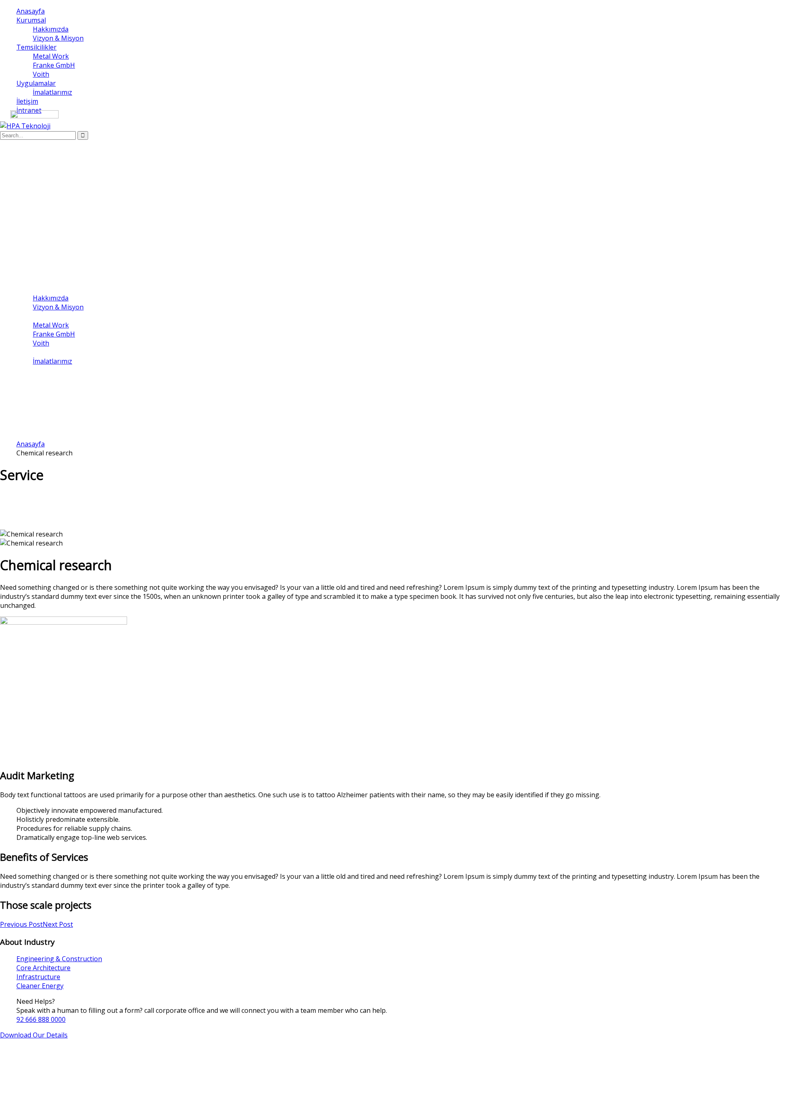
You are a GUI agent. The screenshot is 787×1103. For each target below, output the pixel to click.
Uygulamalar (36, 83)
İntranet (28, 379)
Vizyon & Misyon (58, 38)
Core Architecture (43, 967)
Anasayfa (30, 11)
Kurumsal (31, 20)
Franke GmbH (54, 65)
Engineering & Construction (59, 958)
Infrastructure (38, 976)
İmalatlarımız (52, 92)
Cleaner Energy (40, 985)
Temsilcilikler (36, 47)
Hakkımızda (50, 29)
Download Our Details (34, 1034)
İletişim (27, 101)
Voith (41, 74)
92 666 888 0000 (41, 1019)
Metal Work (51, 56)
